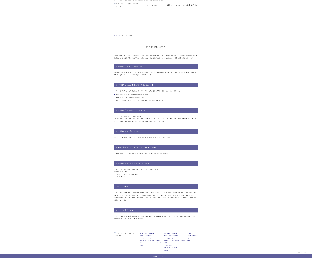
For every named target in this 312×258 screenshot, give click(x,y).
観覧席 (141, 245)
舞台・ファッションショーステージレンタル (151, 243)
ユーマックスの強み (169, 238)
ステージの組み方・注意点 (170, 247)
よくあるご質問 (168, 245)
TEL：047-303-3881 (120, 176)
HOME (142, 5)
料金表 (165, 243)
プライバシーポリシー (192, 235)
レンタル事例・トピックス (190, 5)
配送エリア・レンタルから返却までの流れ (174, 240)
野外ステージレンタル (145, 238)
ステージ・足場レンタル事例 (171, 235)
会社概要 (189, 233)
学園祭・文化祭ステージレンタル (148, 235)
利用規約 (166, 250)
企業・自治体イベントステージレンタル (150, 240)
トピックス (189, 238)
